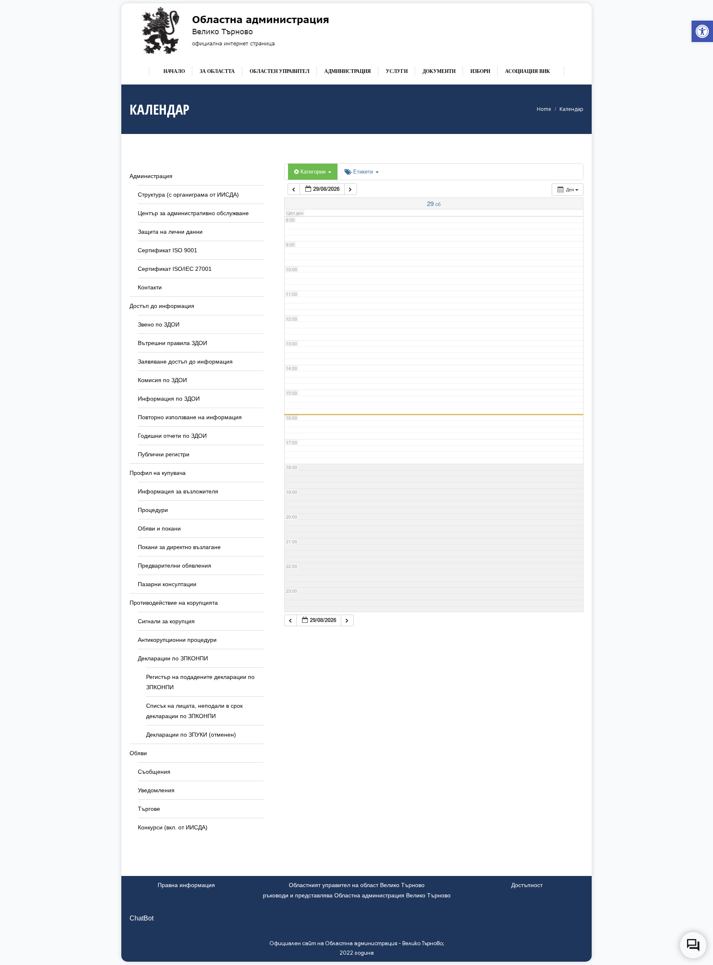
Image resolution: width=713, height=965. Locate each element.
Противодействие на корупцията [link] (174, 602)
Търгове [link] (149, 808)
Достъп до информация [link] (162, 306)
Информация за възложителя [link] (178, 491)
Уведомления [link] (156, 790)
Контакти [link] (150, 287)
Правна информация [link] (186, 885)
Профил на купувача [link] (158, 473)
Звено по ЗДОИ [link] (158, 324)
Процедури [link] (153, 510)
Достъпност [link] (527, 885)
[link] (702, 31)
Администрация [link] (151, 176)
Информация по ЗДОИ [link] (169, 398)
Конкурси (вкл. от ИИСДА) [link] (173, 827)
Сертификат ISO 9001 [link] (167, 250)
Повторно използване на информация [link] (190, 417)
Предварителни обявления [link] (174, 565)
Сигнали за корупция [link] (166, 621)
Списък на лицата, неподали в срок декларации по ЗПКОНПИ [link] (194, 710)
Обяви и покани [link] (159, 528)
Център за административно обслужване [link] (193, 213)
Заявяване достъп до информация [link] (185, 361)
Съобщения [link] (154, 771)
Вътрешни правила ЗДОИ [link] (172, 343)
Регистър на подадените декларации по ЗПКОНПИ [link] (200, 682)
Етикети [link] (364, 171)
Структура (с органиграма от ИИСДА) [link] (188, 194)
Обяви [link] (138, 753)
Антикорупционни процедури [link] (177, 639)
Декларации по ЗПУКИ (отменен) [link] (191, 734)
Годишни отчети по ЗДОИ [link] (172, 435)
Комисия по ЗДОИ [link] (162, 380)
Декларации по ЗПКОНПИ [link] (173, 658)
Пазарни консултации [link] (167, 584)
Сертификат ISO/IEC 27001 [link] (175, 268)
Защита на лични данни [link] (170, 231)
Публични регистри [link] (163, 454)
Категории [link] (313, 171)
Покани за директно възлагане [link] (179, 547)
